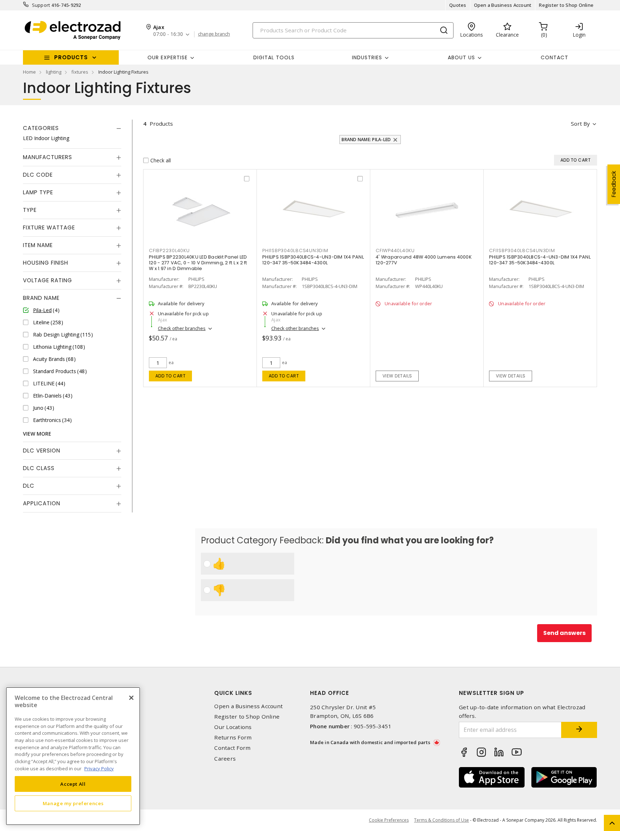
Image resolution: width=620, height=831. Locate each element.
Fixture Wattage (49, 227)
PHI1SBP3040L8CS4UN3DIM (295, 250)
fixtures (79, 72)
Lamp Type (38, 192)
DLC (28, 485)
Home (29, 72)
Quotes (457, 5)
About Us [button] (461, 57)
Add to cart (170, 376)
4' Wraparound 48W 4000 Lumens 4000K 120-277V (424, 260)
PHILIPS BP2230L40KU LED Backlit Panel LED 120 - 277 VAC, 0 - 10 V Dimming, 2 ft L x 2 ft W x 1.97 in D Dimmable (198, 262)
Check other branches (182, 328)
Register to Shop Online (566, 5)
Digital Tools (274, 57)
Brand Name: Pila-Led (366, 139)
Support (41, 5)
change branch (214, 34)
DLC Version (41, 450)
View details (397, 376)
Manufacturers (47, 157)
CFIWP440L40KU (395, 250)
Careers (225, 758)
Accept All (73, 783)
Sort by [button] (580, 123)
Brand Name (41, 298)
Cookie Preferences (389, 820)
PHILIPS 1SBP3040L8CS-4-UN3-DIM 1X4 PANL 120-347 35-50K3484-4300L (313, 260)
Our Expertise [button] (167, 57)
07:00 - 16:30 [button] (168, 34)
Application (41, 503)
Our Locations (233, 727)
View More (37, 433)
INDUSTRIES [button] (367, 57)
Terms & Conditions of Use (441, 820)
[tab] (72, 128)
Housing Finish (45, 262)
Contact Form (232, 747)
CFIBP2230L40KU (169, 250)
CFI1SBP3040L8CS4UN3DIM (522, 250)
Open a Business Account (503, 5)
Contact (554, 57)
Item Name (38, 245)
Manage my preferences (73, 803)
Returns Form (233, 737)
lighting (53, 72)
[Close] (131, 698)
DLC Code (38, 174)
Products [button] (71, 57)
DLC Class (39, 468)
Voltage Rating (47, 280)
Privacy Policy (99, 768)
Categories (41, 128)
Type (30, 210)
